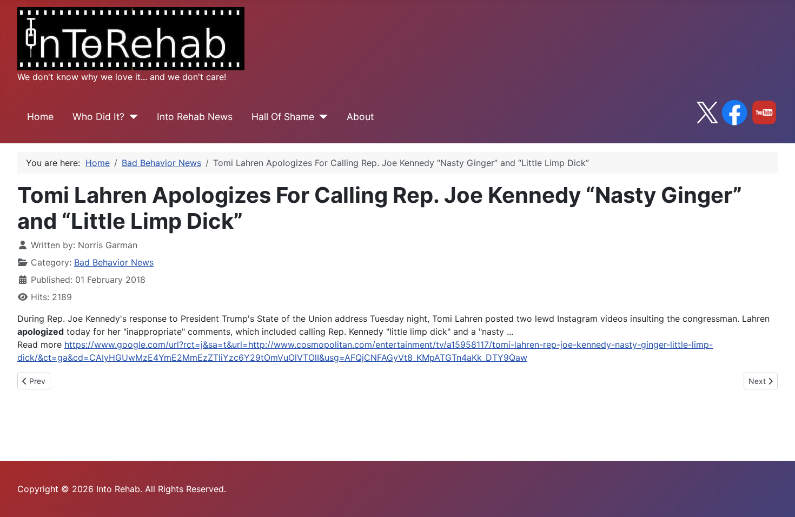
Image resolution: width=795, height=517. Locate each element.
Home (40, 116)
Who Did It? (98, 116)
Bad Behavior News (114, 262)
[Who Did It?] (131, 117)
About (360, 116)
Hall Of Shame (282, 116)
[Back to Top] (776, 497)
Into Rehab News (195, 116)
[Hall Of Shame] (321, 117)
